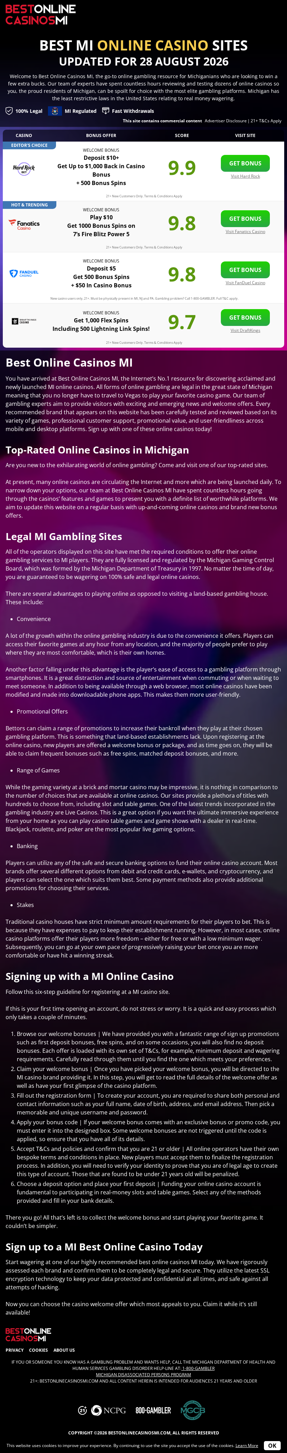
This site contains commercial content (162, 121)
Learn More (247, 1445)
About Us (64, 1350)
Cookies (38, 1350)
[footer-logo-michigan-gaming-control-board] (193, 1410)
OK (272, 1445)
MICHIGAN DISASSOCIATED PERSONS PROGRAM (143, 1375)
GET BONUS (245, 163)
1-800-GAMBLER (198, 1368)
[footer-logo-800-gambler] (153, 1410)
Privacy (14, 1350)
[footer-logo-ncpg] (108, 1410)
